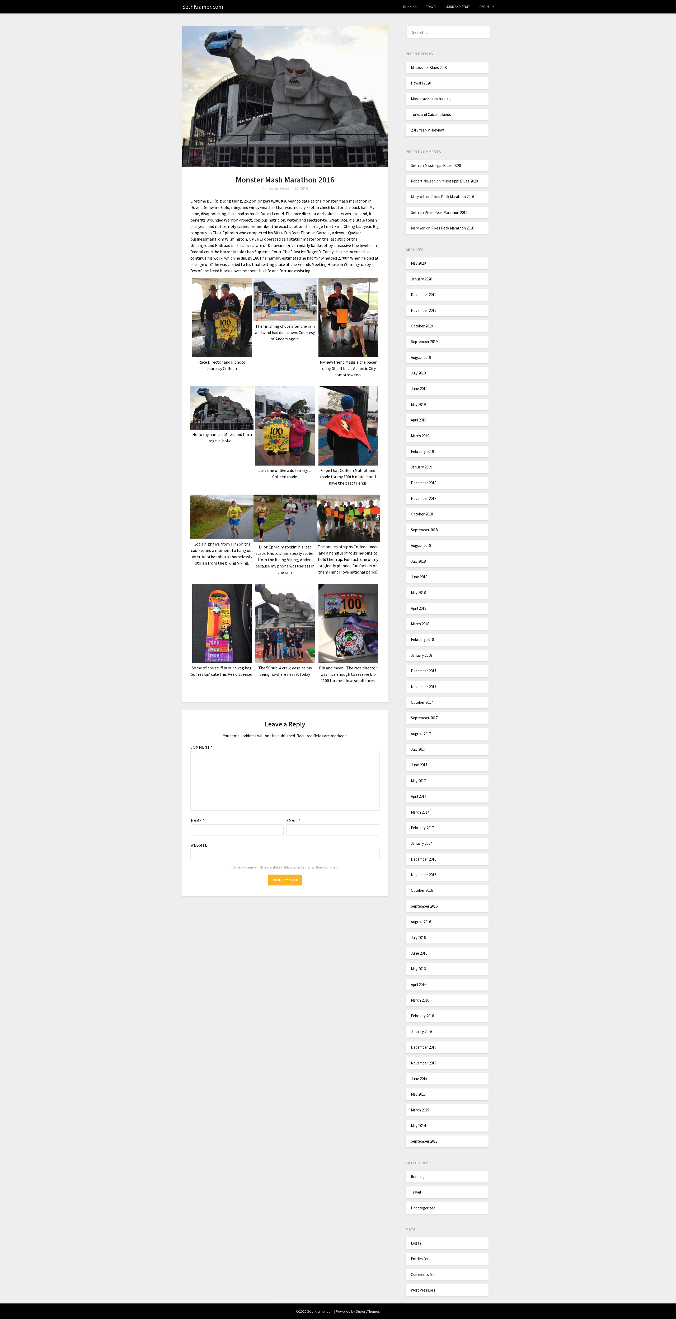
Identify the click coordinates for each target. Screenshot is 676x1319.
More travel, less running (431, 98)
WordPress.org (423, 1290)
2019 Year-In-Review (427, 130)
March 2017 (420, 812)
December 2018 (423, 482)
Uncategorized (423, 1207)
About (485, 6)
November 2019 (423, 310)
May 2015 (418, 1094)
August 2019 (421, 357)
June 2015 (419, 1078)
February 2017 (422, 827)
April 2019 (418, 420)
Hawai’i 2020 (421, 83)
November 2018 (423, 498)
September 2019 (424, 341)
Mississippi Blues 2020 (429, 67)
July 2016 (418, 937)
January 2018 (421, 655)
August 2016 (421, 921)
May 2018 (418, 592)
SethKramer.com (202, 6)
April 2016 (418, 984)
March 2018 (420, 623)
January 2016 (421, 1031)
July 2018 (418, 561)
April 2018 (418, 608)
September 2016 (424, 906)
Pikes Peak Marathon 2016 (452, 196)
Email (293, 820)
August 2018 (421, 545)
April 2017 (418, 796)
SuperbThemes (368, 1311)
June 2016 (419, 953)
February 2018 (422, 639)
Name (197, 820)
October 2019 (422, 325)
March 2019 (420, 435)
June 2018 (419, 576)
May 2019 (418, 404)
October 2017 (422, 702)
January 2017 (421, 843)
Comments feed (424, 1274)
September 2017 (424, 717)
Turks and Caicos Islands (431, 114)
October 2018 (422, 514)
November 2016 (423, 874)
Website (198, 845)
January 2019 (421, 467)
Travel (431, 6)
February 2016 (422, 1015)
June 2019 (419, 388)
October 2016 (422, 890)
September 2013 (424, 1141)
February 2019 (422, 451)
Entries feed (421, 1258)
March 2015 (420, 1110)
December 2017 (423, 670)
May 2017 (418, 780)
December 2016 (423, 859)
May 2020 (418, 263)
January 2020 (421, 278)
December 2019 (423, 294)
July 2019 (418, 372)
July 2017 (418, 749)
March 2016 (420, 1000)
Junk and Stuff (458, 6)
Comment (201, 747)
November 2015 (423, 1062)
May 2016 (418, 968)
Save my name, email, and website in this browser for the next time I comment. (286, 867)
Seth (415, 165)
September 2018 (424, 529)
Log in (416, 1243)
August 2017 (421, 733)
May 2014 (418, 1125)
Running (410, 6)
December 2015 (423, 1047)
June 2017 (419, 764)
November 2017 (423, 686)
